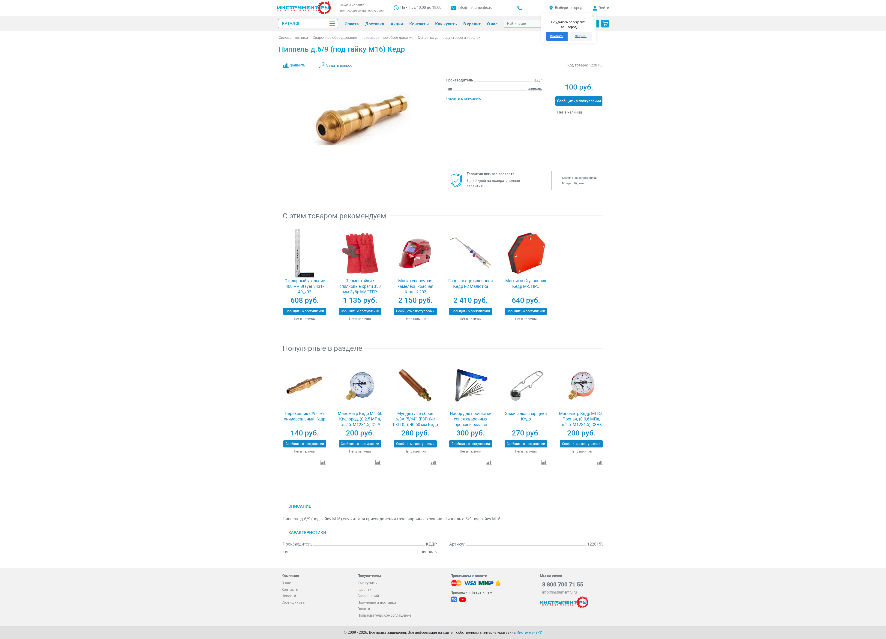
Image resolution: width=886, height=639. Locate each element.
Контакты (290, 589)
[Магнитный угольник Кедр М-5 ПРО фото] (526, 253)
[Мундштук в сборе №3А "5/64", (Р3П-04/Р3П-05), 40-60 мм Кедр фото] (415, 386)
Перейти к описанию (463, 98)
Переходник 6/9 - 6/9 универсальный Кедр (304, 416)
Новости (288, 596)
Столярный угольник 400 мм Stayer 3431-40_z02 (304, 286)
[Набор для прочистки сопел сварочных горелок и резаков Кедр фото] (470, 386)
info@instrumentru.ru (475, 7)
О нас (286, 583)
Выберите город (568, 8)
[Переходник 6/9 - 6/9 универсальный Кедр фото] (305, 386)
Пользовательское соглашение (384, 615)
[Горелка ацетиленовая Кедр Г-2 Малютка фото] (470, 253)
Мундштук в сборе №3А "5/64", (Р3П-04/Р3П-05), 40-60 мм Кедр (415, 419)
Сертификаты (293, 602)
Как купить (367, 583)
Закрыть (581, 36)
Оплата (363, 609)
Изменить (556, 36)
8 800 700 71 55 (562, 584)
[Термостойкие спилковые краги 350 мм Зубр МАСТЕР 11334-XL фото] (360, 253)
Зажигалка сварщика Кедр (526, 416)
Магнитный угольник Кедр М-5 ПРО (525, 283)
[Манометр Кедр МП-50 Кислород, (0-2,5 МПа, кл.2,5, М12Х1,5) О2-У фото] (360, 386)
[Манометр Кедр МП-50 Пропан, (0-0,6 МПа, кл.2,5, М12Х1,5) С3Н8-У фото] (581, 386)
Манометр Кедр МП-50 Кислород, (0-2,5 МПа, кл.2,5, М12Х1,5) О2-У (360, 419)
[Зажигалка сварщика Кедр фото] (526, 386)
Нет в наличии (305, 319)
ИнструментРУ (529, 632)
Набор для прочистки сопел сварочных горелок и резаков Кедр (470, 421)
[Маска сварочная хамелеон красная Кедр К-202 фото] (415, 253)
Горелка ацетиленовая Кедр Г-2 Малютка (470, 283)
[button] (605, 23)
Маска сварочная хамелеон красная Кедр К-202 (415, 286)
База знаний (368, 596)
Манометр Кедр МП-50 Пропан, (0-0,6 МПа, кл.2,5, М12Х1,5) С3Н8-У (581, 421)
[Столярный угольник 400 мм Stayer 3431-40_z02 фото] (305, 253)
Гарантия (365, 589)
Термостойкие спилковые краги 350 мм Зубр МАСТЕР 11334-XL (360, 289)
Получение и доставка (376, 602)
